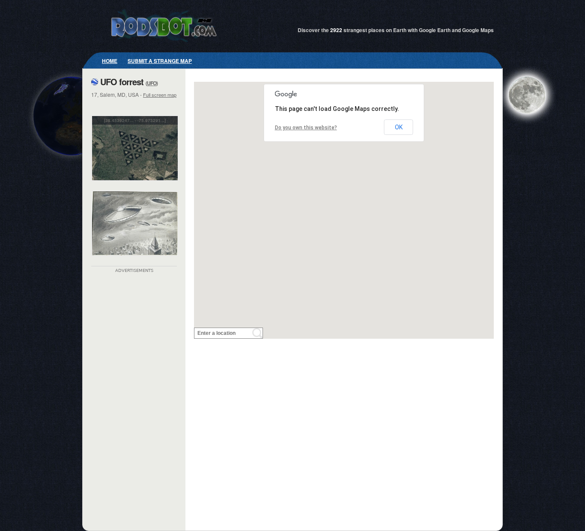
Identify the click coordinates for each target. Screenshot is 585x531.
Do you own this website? (306, 128)
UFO (151, 83)
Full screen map (159, 94)
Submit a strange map (160, 61)
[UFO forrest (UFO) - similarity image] (135, 262)
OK (399, 127)
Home (109, 61)
